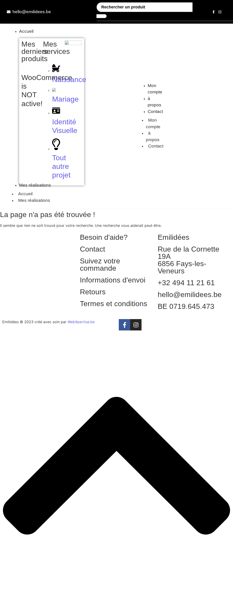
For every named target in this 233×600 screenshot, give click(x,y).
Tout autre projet (61, 166)
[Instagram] (220, 12)
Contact (155, 146)
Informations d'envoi (112, 280)
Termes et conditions (113, 304)
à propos (153, 136)
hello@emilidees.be (190, 294)
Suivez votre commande (100, 264)
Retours (93, 292)
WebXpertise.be (81, 322)
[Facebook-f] (213, 12)
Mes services (56, 47)
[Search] (101, 16)
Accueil (25, 193)
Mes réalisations (34, 200)
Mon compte (153, 123)
